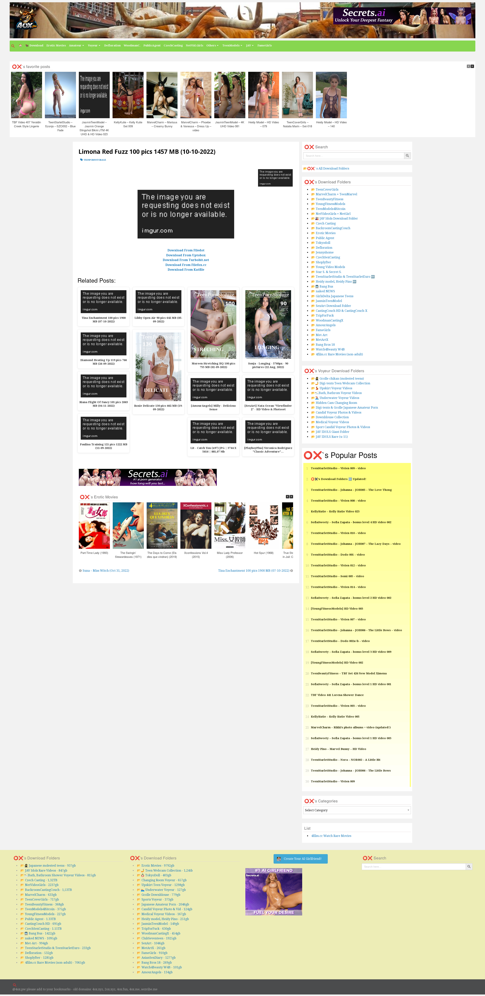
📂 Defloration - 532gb (36, 953)
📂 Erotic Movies (323, 233)
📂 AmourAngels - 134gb (155, 972)
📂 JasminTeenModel (326, 301)
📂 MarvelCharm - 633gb (38, 895)
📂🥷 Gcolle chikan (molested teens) (337, 378)
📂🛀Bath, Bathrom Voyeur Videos (336, 393)
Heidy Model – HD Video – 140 (331, 124)
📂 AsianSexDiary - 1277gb (156, 957)
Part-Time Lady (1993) (94, 552)
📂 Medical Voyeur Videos (330, 422)
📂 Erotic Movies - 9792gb (155, 865)
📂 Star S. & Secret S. (326, 272)
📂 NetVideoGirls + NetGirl (330, 214)
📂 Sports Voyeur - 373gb (155, 899)
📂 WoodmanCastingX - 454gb (158, 933)
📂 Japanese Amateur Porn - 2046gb (163, 904)
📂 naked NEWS (323, 291)
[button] (13, 46)
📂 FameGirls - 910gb (152, 953)
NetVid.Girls (194, 45)
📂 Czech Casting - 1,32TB (38, 880)
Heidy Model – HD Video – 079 (263, 124)
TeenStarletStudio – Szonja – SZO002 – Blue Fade (60, 126)
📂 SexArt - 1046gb (150, 943)
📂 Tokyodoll (320, 243)
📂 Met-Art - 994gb (34, 943)
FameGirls (264, 45)
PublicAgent (152, 45)
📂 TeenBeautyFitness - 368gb (42, 904)
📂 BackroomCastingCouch (330, 228)
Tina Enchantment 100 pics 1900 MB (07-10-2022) (253, 570)
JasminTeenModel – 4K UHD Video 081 (229, 124)
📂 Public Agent (322, 238)
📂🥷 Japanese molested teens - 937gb (48, 865)
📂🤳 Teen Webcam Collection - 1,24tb (165, 870)
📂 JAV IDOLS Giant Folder (330, 432)
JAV (248, 45)
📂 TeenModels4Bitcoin (328, 209)
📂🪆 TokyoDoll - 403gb (154, 875)
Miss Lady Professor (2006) (230, 554)
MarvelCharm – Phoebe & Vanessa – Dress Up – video (196, 126)
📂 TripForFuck (322, 315)
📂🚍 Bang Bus (322, 286)
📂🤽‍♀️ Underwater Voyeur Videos (335, 398)
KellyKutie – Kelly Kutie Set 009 (128, 124)
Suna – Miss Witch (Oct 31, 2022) (106, 570)
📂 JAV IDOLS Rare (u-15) (329, 437)
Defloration (112, 45)
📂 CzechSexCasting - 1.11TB (41, 928)
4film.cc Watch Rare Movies (331, 836)
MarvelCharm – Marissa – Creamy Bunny (162, 124)
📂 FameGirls (320, 330)
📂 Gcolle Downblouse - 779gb (158, 895)
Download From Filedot (185, 250)
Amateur (75, 45)
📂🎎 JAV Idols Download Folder (334, 218)
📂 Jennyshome (322, 252)
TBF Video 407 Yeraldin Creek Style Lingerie (26, 124)
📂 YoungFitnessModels (328, 204)
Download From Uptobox (186, 255)
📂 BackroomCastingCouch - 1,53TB (46, 890)
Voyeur (93, 45)
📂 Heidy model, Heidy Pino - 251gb (163, 919)
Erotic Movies (56, 45)
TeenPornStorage (95, 160)
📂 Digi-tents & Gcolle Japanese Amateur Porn (344, 407)
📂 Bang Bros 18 (323, 344)
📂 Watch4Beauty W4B (328, 349)
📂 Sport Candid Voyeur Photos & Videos (340, 427)
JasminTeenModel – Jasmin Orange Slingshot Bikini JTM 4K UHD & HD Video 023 (94, 128)
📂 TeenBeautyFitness (327, 199)
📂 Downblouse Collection (330, 417)
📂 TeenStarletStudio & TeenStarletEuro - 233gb (55, 948)
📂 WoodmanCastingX (327, 320)
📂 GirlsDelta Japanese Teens (332, 296)
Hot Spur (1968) (264, 552)
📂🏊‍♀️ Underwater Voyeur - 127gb (161, 890)
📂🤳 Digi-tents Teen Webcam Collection (340, 383)
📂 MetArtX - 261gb (151, 948)
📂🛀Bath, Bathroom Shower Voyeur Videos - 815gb (58, 875)
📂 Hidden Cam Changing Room (334, 403)
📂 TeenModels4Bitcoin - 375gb (43, 909)
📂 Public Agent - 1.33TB (38, 919)
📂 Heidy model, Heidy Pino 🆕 (333, 281)
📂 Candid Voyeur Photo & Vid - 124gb (164, 909)
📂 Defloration (321, 247)
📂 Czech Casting (323, 223)
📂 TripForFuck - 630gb (154, 928)
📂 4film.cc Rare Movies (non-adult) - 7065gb (52, 962)
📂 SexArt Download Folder (331, 306)
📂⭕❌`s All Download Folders (326, 168)
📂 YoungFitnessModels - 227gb (43, 914)
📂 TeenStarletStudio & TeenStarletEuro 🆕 (343, 276)
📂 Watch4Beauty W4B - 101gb (159, 967)
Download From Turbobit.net (186, 260)
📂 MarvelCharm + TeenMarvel (334, 194)
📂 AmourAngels (323, 325)
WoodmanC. (132, 45)
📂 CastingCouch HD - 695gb (40, 924)
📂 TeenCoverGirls (324, 189)
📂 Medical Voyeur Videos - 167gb (161, 914)
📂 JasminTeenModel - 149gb (158, 924)
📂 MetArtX (319, 340)
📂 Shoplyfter (321, 262)
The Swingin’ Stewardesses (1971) (128, 554)
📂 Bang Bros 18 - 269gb (154, 962)
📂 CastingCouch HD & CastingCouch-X (339, 311)
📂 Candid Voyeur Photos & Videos (336, 412)
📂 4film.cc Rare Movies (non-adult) (337, 354)
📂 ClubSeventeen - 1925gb (156, 938)
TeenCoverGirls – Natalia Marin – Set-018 (297, 124)
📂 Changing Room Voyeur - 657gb (162, 880)
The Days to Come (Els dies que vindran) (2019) (162, 554)
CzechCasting (173, 45)
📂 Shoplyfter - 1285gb (36, 957)
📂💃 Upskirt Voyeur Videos (331, 388)
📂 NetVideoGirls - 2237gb (39, 885)
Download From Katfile (186, 269)
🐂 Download (34, 45)
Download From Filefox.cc (186, 265)
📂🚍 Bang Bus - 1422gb (37, 933)
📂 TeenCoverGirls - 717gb (39, 899)
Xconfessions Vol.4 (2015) (196, 554)
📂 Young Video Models (328, 267)
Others (211, 45)
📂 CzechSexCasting (325, 257)
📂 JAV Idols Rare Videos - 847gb (43, 870)
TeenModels (231, 45)
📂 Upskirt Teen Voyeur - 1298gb (161, 885)
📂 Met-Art (319, 335)
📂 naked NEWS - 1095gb (38, 938)
